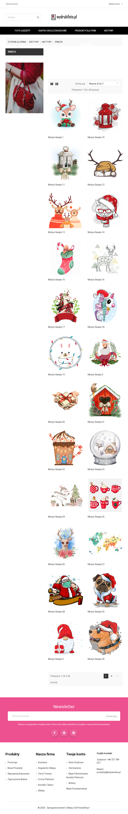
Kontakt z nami (45, 785)
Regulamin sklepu (47, 768)
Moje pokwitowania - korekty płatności (77, 775)
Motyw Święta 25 (96, 516)
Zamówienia (75, 768)
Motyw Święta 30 (96, 659)
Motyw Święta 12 (96, 184)
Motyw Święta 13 (56, 232)
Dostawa (42, 762)
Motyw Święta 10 (96, 137)
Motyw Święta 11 (56, 184)
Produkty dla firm (85, 30)
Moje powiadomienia (76, 788)
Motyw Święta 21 (96, 422)
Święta (12, 52)
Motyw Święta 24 (56, 516)
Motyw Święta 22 (56, 469)
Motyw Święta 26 (56, 564)
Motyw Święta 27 (96, 564)
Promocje (12, 762)
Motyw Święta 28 (56, 611)
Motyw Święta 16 (96, 279)
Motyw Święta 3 (56, 659)
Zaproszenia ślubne (17, 779)
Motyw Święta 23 (96, 469)
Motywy (108, 30)
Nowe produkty (15, 768)
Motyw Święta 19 (56, 374)
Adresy (72, 783)
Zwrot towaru (45, 773)
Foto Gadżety (22, 30)
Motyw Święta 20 (56, 422)
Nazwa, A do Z (103, 83)
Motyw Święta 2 (95, 374)
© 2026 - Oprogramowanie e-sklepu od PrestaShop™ (64, 807)
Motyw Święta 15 (56, 279)
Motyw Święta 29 (96, 611)
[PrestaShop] (24, 88)
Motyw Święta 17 (56, 327)
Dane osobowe (76, 762)
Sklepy (41, 790)
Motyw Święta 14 (96, 232)
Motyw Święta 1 (56, 137)
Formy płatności (46, 779)
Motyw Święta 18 (96, 327)
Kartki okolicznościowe (53, 30)
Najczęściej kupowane (19, 773)
